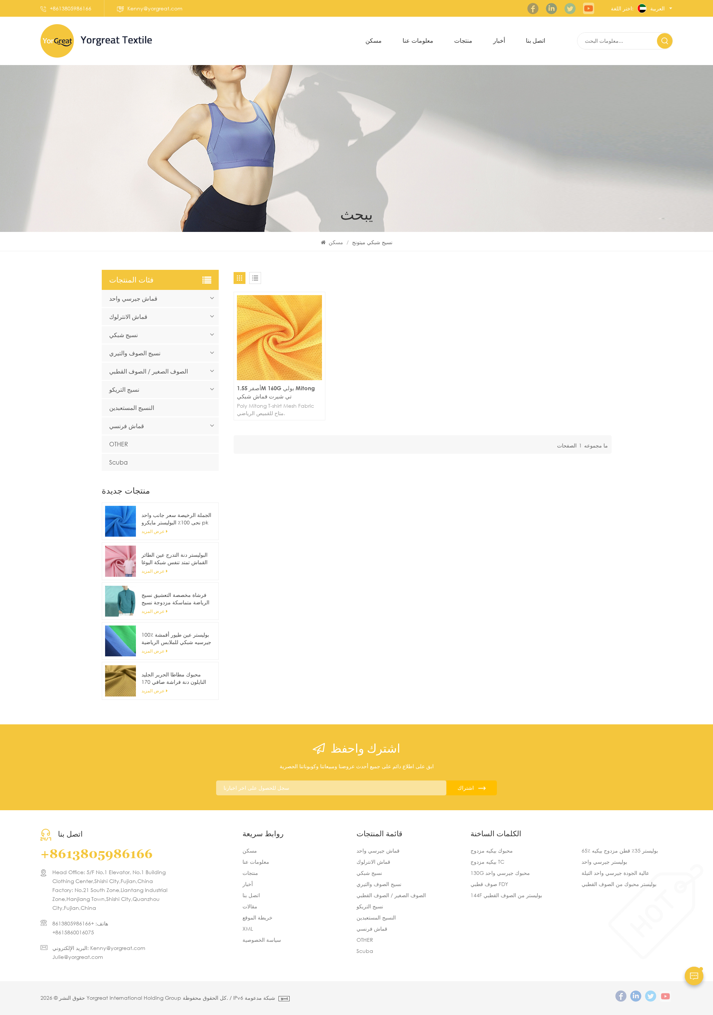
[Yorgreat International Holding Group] (57, 41)
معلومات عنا (255, 861)
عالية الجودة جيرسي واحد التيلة (615, 872)
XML (247, 928)
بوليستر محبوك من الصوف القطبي (619, 884)
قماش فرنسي (126, 426)
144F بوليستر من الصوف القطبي (506, 895)
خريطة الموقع (257, 917)
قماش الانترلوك (128, 316)
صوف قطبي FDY (489, 884)
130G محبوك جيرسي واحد (500, 872)
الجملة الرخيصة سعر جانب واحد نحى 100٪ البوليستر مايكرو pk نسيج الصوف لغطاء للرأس (176, 518)
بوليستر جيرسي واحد (604, 861)
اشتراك (466, 787)
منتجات (463, 40)
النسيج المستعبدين (131, 407)
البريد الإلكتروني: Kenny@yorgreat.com (98, 947)
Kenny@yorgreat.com (154, 8)
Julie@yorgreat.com (77, 956)
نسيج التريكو (124, 389)
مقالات (249, 906)
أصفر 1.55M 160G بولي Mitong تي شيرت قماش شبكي (276, 392)
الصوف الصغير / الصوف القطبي (148, 371)
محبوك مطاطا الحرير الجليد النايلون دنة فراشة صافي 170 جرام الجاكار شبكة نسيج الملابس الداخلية (173, 678)
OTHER (118, 444)
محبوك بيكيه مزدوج (492, 850)
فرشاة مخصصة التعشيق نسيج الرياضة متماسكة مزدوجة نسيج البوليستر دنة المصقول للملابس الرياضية (175, 598)
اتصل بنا (251, 895)
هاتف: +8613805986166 (80, 923)
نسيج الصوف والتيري (134, 353)
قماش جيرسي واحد (133, 298)
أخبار (499, 40)
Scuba (118, 462)
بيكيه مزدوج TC (487, 861)
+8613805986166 (70, 8)
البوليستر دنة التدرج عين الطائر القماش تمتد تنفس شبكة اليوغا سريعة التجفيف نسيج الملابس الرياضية (174, 558)
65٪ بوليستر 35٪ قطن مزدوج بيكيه (620, 850)
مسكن (373, 40)
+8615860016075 (73, 932)
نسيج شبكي (123, 335)
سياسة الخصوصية (261, 939)
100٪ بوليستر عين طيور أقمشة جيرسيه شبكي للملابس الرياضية (176, 638)
